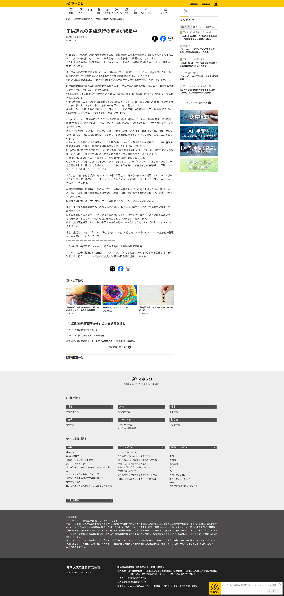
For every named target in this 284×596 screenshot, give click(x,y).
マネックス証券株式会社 (139, 586)
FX (171, 471)
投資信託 (174, 463)
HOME (69, 19)
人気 (121, 406)
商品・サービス (179, 447)
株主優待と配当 (73, 481)
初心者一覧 (175, 424)
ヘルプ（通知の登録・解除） (184, 586)
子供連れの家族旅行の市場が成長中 (109, 19)
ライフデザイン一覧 (127, 452)
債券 (172, 467)
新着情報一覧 (72, 411)
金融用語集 (73, 500)
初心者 (174, 419)
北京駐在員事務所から (83, 19)
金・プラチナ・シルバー (181, 478)
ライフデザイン (127, 447)
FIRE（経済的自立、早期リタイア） (134, 467)
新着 (70, 406)
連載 (70, 419)
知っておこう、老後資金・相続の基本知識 (137, 459)
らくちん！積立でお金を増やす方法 (82, 474)
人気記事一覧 (124, 411)
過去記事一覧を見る (118, 347)
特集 (70, 447)
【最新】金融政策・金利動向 (79, 459)
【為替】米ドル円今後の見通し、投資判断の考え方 (89, 469)
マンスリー (213, 27)
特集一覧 (70, 452)
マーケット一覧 (125, 424)
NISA (172, 482)
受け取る (272, 591)
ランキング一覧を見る (197, 103)
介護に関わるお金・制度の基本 (132, 463)
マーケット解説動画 (127, 428)
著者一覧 (174, 411)
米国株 (173, 456)
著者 (173, 406)
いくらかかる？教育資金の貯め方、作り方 (137, 474)
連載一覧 (70, 424)
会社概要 (156, 586)
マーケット (125, 419)
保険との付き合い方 (127, 471)
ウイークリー (200, 27)
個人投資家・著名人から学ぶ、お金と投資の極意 (89, 485)
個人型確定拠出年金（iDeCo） (184, 486)
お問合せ (166, 586)
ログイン (206, 3)
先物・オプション (178, 474)
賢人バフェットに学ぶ (76, 463)
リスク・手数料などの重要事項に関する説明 (192, 543)
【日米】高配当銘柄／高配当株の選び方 (84, 478)
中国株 (173, 459)
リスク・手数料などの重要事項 (131, 578)
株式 (172, 452)
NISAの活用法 (72, 456)
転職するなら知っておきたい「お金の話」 (137, 478)
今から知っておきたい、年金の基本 (134, 456)
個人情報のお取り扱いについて (131, 582)
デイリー (187, 27)
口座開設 (194, 3)
